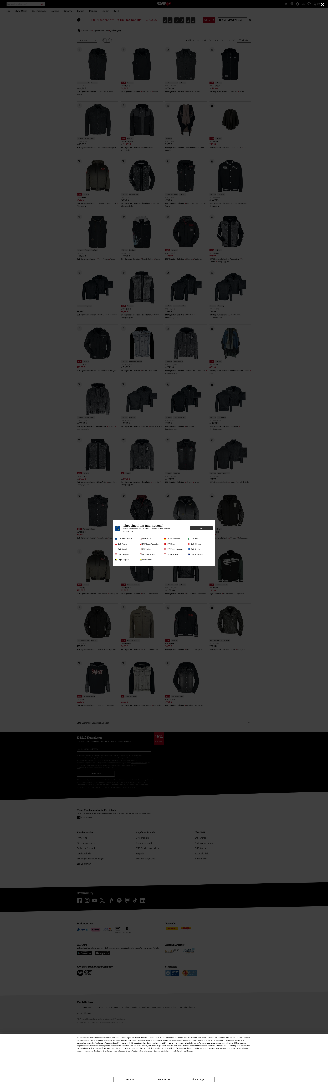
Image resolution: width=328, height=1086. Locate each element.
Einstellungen (198, 1079)
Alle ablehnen (164, 1079)
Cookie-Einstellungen (105, 1051)
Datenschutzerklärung (183, 1051)
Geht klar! (129, 1079)
